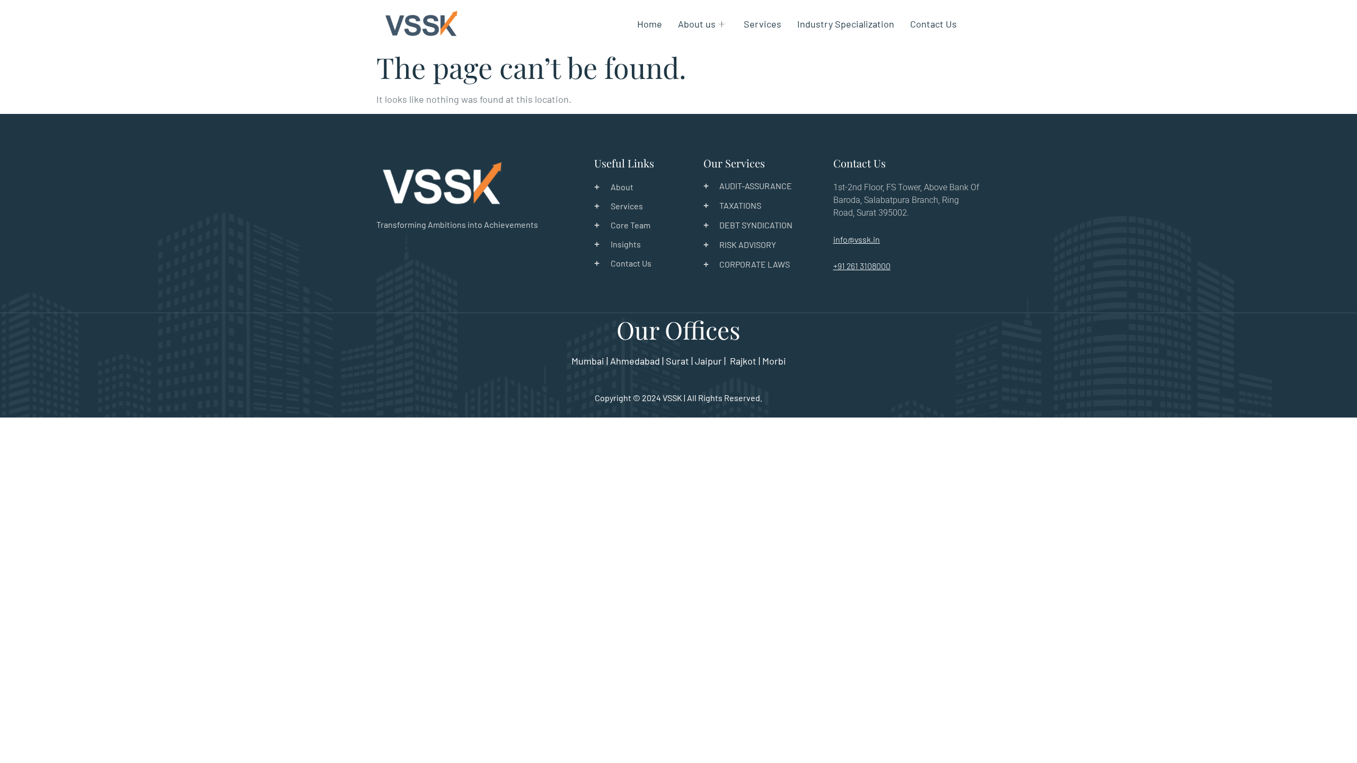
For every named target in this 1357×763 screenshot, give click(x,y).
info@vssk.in (856, 239)
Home (649, 24)
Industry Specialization (845, 24)
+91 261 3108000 (862, 266)
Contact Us (933, 24)
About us (697, 24)
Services (762, 24)
